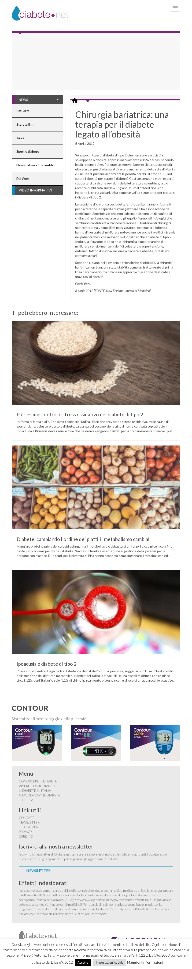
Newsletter (29, 822)
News (23, 100)
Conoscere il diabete (38, 781)
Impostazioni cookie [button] (109, 962)
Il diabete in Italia (35, 790)
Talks (20, 138)
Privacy (25, 832)
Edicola (26, 800)
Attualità (23, 111)
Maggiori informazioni (145, 962)
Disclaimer (28, 827)
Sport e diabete (27, 151)
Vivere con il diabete (37, 786)
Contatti (27, 818)
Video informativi (35, 190)
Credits (26, 836)
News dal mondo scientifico (36, 165)
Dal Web (22, 178)
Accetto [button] (83, 962)
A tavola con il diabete (39, 795)
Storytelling (24, 124)
